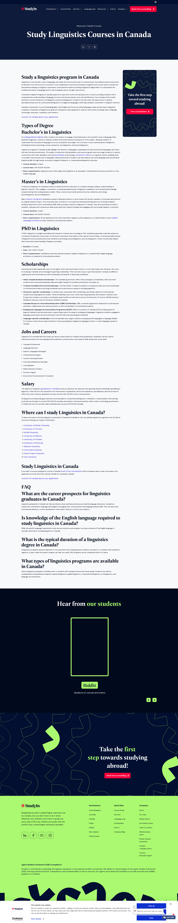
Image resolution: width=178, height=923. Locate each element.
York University (30, 457)
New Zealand (94, 832)
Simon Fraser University (34, 453)
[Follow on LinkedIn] (24, 835)
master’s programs (34, 199)
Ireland (91, 827)
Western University (32, 446)
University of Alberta (33, 436)
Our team (142, 815)
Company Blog (119, 832)
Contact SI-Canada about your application (39, 117)
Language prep (89, 9)
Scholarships (119, 823)
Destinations (51, 9)
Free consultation (139, 111)
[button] (154, 700)
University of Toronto (33, 429)
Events (113, 9)
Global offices (144, 819)
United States (94, 836)
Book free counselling (141, 9)
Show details (36, 919)
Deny (151, 918)
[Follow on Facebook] (33, 835)
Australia (92, 815)
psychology (59, 155)
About (141, 810)
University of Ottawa (33, 439)
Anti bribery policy (146, 823)
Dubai (91, 823)
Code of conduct (145, 827)
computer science (83, 155)
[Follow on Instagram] (50, 835)
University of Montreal (33, 443)
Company (121, 9)
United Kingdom (95, 810)
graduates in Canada (50, 388)
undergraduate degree (33, 137)
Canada (92, 819)
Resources (102, 9)
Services (76, 9)
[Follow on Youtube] (41, 835)
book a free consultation (71, 471)
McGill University (31, 432)
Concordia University (33, 450)
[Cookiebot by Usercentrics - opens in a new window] (17, 919)
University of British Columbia (36, 425)
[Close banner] (170, 904)
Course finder (66, 9)
